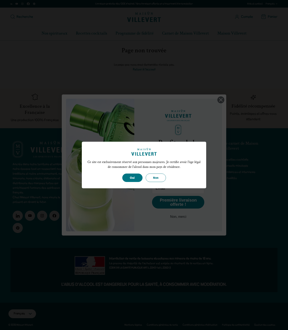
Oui (132, 177)
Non (156, 177)
